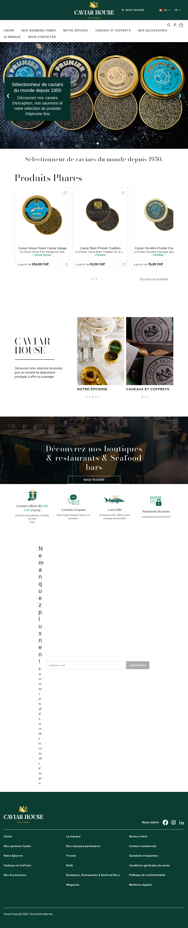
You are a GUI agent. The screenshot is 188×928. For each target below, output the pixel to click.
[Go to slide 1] (90, 143)
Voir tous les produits (154, 278)
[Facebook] (165, 822)
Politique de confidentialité (147, 875)
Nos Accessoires (15, 875)
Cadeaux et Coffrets (17, 865)
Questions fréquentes (143, 855)
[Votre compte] (175, 25)
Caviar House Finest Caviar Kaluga (42, 248)
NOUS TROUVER (135, 10)
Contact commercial (142, 846)
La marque (73, 836)
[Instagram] (173, 822)
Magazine (72, 884)
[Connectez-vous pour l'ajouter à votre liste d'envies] (65, 192)
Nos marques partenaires (83, 846)
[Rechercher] (169, 25)
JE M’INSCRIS (137, 665)
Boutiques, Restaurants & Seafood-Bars (93, 875)
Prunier (71, 855)
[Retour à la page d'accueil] (94, 10)
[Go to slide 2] (94, 143)
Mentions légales (140, 884)
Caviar (8, 836)
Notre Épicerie (13, 855)
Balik (69, 865)
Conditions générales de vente (149, 865)
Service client (138, 836)
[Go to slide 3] (98, 143)
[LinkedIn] (181, 822)
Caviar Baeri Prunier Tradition (100, 248)
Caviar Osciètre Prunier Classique (158, 248)
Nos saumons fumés (17, 846)
